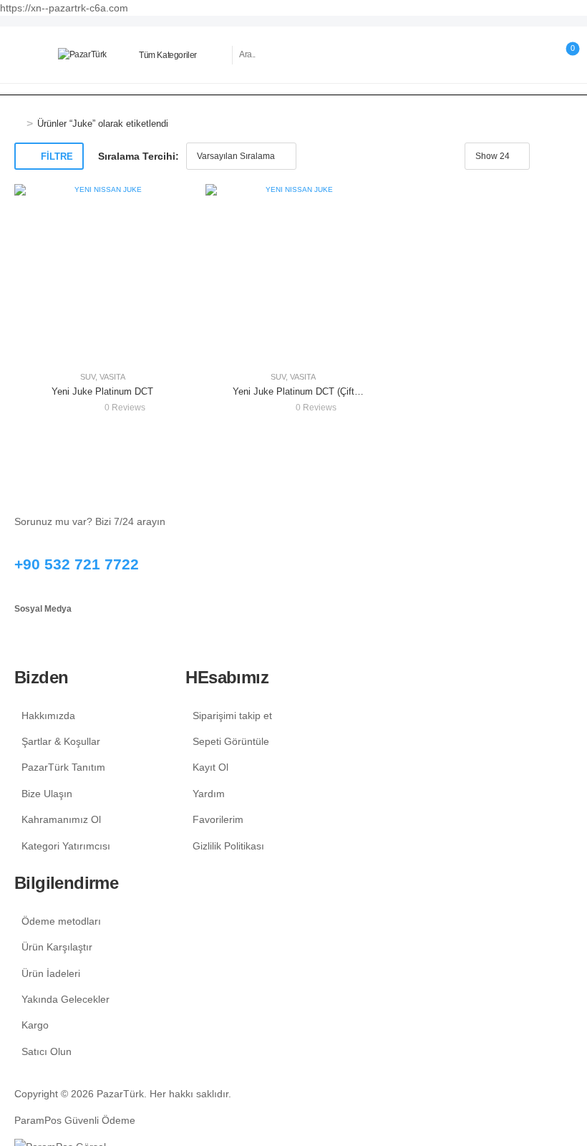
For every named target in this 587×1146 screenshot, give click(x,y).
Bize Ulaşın (46, 793)
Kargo (35, 1025)
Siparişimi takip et (232, 715)
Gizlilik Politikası (228, 846)
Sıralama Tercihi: (138, 156)
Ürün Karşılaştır (56, 947)
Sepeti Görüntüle (231, 741)
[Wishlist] (507, 54)
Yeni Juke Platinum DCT (102, 391)
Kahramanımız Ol (61, 819)
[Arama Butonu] (435, 55)
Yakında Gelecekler (65, 999)
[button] (21, 54)
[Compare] (536, 54)
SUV (87, 376)
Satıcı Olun (46, 1051)
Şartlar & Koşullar (60, 741)
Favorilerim (218, 819)
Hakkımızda (48, 715)
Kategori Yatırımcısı (65, 846)
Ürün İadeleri (50, 973)
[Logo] (82, 55)
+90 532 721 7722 (76, 564)
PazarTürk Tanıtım (63, 767)
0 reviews (125, 408)
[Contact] (478, 55)
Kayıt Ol (210, 767)
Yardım (209, 793)
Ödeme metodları (61, 921)
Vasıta (112, 376)
